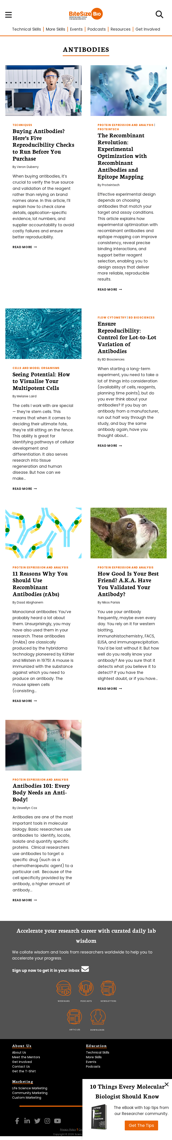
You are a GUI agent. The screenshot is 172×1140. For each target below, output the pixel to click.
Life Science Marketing (29, 1088)
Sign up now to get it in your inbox (46, 970)
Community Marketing (29, 1093)
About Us (19, 1052)
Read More (25, 247)
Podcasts (97, 29)
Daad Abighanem (30, 602)
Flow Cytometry (112, 317)
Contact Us (21, 1066)
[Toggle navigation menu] (8, 15)
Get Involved (147, 29)
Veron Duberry (28, 167)
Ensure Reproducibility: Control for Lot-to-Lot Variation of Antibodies (127, 337)
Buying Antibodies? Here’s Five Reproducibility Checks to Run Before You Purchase (43, 144)
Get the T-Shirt (24, 1071)
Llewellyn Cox (27, 808)
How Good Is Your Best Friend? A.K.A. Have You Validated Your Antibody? (128, 583)
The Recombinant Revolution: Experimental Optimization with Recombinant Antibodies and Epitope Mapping (122, 155)
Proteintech (108, 129)
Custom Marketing (26, 1097)
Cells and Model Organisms (36, 368)
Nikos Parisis (111, 602)
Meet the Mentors (26, 1057)
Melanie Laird (27, 396)
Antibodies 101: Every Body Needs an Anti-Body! (41, 792)
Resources (121, 29)
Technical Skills (26, 29)
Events (76, 29)
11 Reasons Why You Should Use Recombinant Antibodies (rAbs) (40, 583)
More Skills (55, 29)
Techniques (22, 125)
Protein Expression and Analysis (125, 125)
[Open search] (159, 16)
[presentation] (43, 90)
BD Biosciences (142, 317)
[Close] (166, 1084)
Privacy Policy (68, 1129)
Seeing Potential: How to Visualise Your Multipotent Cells (41, 381)
